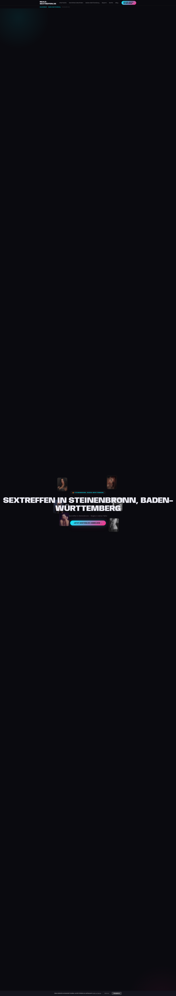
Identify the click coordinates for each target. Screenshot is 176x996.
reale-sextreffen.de (48, 3)
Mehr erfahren (97, 993)
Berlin (111, 2)
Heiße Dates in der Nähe (128, 3)
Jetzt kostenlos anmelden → (88, 523)
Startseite (63, 2)
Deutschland (43, 7)
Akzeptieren (116, 993)
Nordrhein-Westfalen (76, 2)
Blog (116, 2)
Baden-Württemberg (92, 2)
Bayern (104, 2)
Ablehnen (106, 993)
